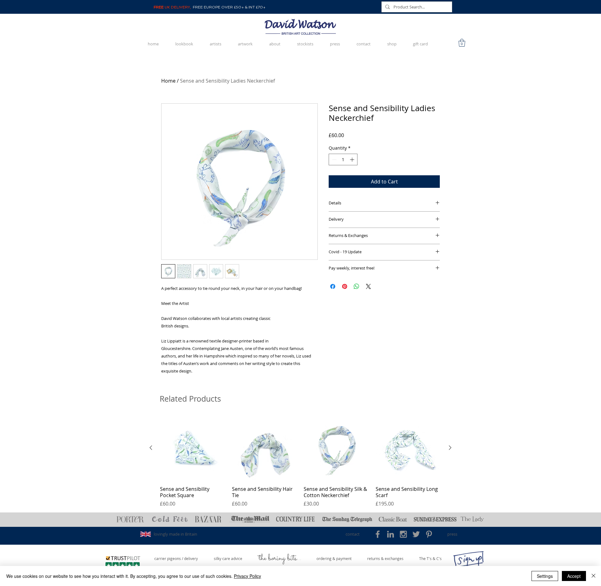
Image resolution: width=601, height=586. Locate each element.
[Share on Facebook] (332, 286)
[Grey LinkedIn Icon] (390, 534)
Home (168, 80)
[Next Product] (450, 447)
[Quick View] (193, 448)
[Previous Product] (151, 447)
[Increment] (353, 159)
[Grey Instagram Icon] (403, 534)
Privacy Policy (247, 576)
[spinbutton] (343, 159)
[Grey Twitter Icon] (416, 534)
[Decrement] (333, 159)
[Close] (593, 576)
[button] (462, 43)
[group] (300, 461)
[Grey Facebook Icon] (378, 534)
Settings (545, 576)
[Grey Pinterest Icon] (429, 534)
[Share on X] (368, 286)
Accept (574, 576)
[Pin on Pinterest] (344, 286)
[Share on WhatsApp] (356, 286)
